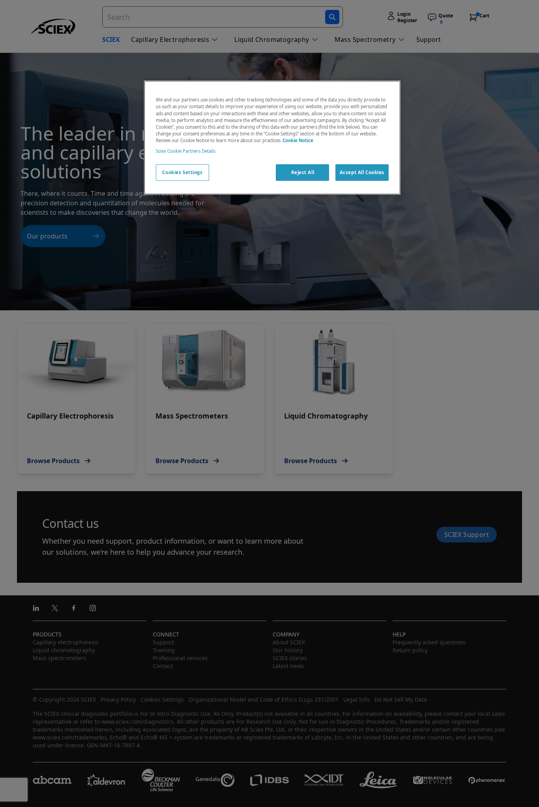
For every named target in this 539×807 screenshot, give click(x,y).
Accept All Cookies (362, 172)
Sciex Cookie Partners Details (185, 151)
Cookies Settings (182, 172)
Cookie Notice (298, 140)
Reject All (302, 172)
